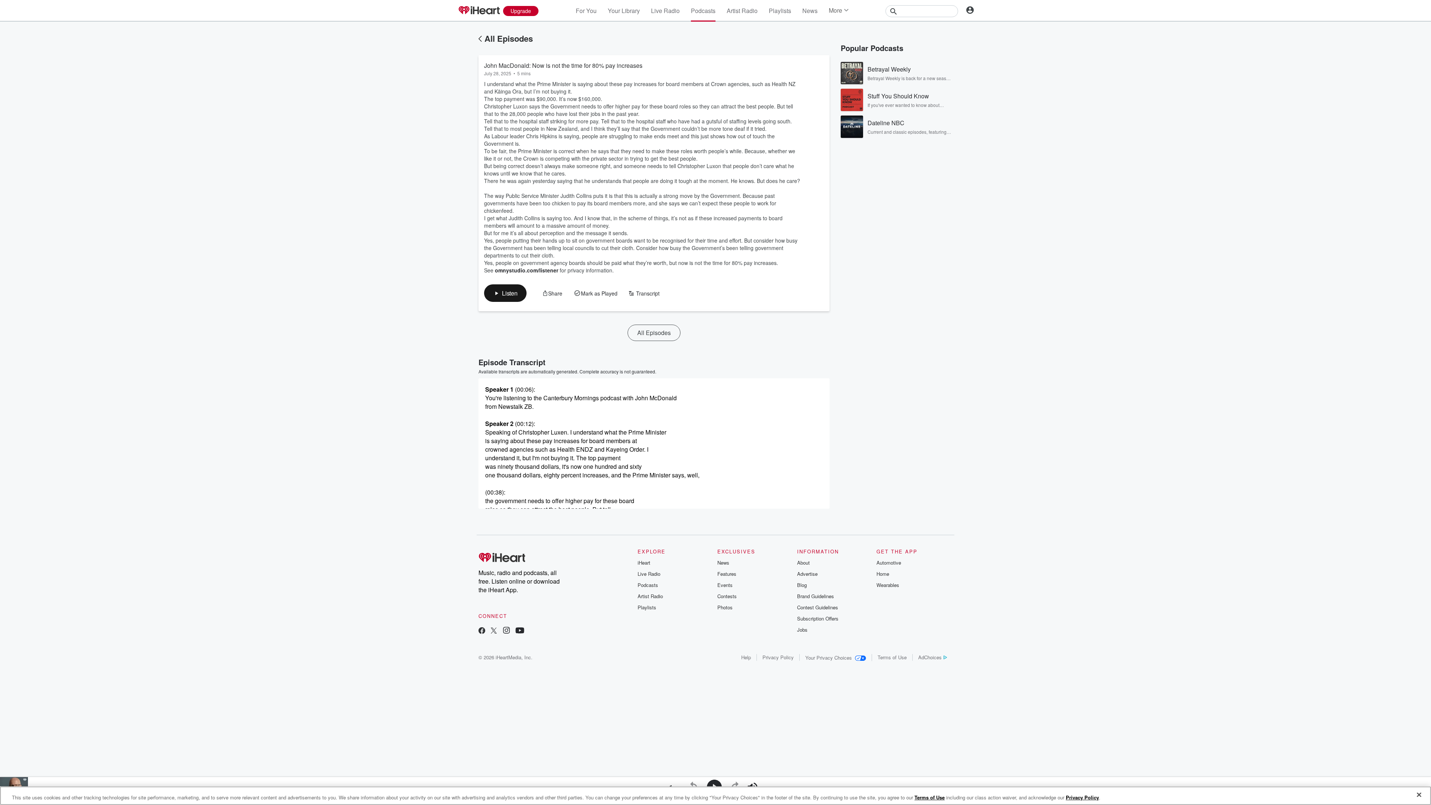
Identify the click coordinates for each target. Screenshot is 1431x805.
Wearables (887, 584)
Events (725, 584)
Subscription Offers (817, 618)
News (810, 10)
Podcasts (703, 10)
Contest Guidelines (817, 607)
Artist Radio (742, 10)
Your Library (624, 10)
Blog (802, 584)
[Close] (1419, 795)
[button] (505, 293)
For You (586, 10)
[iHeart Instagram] (506, 631)
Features (726, 573)
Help (746, 657)
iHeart (644, 562)
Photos (725, 607)
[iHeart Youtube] (519, 631)
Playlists (780, 10)
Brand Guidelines (815, 596)
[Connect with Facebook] (481, 631)
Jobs (802, 629)
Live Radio (665, 10)
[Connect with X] (494, 631)
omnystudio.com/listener (526, 270)
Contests (727, 596)
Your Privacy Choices (828, 657)
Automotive (888, 562)
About (803, 562)
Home (882, 573)
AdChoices (930, 657)
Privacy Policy (778, 657)
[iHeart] (479, 10)
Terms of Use (892, 657)
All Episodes (508, 38)
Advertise (807, 573)
